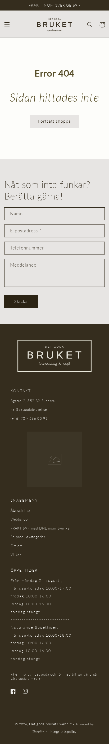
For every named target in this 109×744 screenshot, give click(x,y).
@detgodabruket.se (31, 409)
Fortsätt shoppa (54, 120)
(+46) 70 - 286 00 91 (29, 418)
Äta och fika (20, 510)
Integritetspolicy (63, 732)
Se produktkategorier (28, 537)
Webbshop (19, 519)
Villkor (16, 555)
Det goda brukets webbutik (51, 724)
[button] (7, 25)
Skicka (21, 301)
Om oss (16, 546)
